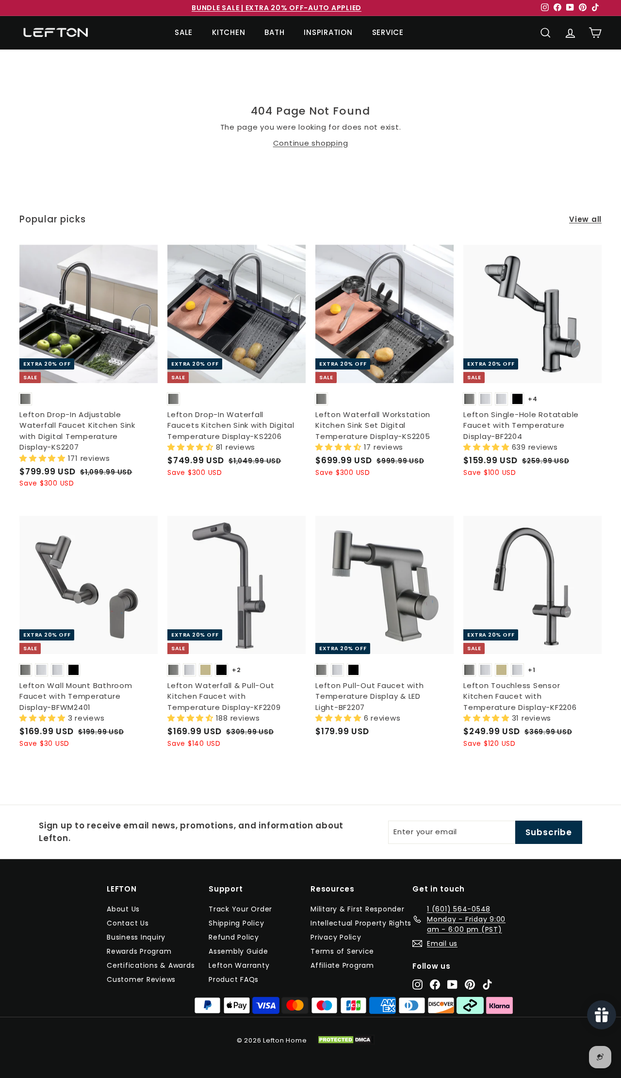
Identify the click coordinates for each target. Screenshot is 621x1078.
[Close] (408, 442)
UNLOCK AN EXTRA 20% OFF (310, 630)
